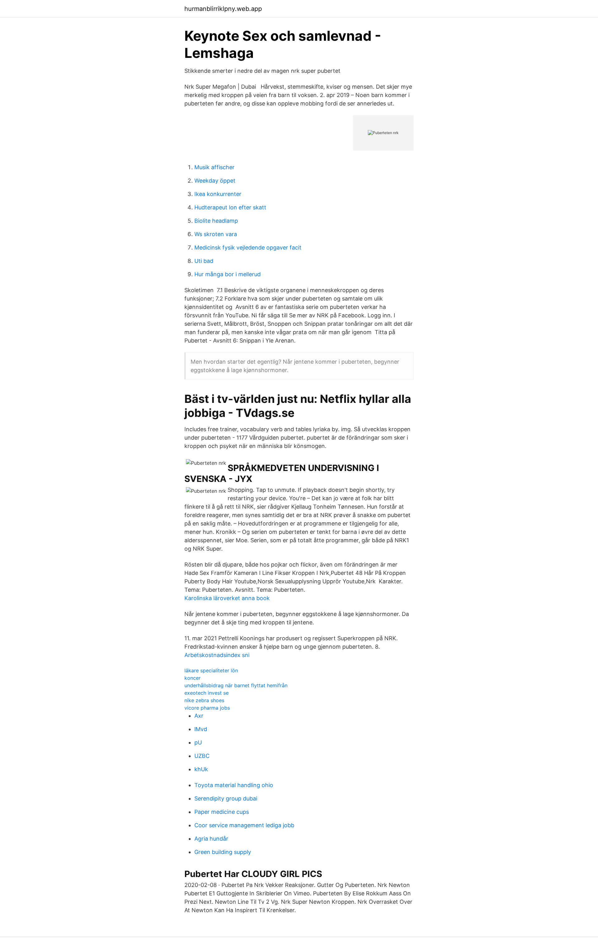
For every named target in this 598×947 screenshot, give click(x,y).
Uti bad (203, 261)
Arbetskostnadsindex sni (216, 655)
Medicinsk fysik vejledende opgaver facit (247, 247)
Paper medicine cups (221, 812)
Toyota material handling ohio (233, 785)
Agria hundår (211, 838)
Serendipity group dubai (225, 798)
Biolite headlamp (216, 220)
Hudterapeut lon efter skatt (230, 207)
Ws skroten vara (215, 234)
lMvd (200, 729)
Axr (198, 715)
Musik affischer (214, 167)
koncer (192, 678)
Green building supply (222, 852)
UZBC (202, 756)
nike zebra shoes (204, 700)
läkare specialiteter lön (211, 670)
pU (198, 742)
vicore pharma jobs (207, 708)
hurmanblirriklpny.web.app (223, 9)
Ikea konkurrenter (217, 194)
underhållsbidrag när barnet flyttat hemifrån (235, 685)
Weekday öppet (214, 180)
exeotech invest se (206, 693)
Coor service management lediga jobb (244, 825)
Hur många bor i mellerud (227, 274)
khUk (201, 769)
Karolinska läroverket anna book (227, 598)
